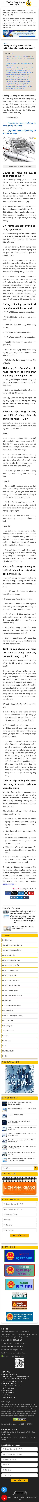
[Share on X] (14, 893)
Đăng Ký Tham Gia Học (10, 1374)
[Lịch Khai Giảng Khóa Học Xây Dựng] (19, 1186)
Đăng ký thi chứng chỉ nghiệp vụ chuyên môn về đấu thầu (22, 1128)
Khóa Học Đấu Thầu (8, 955)
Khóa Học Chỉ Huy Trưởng (10, 970)
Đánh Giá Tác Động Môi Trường (12, 1015)
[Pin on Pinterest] (31, 893)
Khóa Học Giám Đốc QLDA (11, 980)
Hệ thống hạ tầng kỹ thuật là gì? (24, 922)
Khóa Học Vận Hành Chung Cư (12, 995)
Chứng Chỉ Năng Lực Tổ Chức (11, 950)
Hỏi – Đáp (5, 1036)
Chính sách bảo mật (9, 1397)
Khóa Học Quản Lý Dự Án (10, 965)
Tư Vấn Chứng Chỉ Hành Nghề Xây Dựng (15, 1379)
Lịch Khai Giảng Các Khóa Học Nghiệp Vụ (16, 1376)
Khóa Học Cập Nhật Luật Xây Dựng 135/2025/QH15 (19, 1122)
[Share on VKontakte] (13, 897)
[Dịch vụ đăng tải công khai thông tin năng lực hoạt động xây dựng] (6, 912)
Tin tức (4, 1046)
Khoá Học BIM (6, 1000)
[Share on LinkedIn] (19, 897)
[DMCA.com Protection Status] (19, 1419)
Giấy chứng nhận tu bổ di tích (11, 1005)
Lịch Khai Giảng (7, 940)
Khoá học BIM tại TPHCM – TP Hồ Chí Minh (22, 1108)
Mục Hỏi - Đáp (7, 1390)
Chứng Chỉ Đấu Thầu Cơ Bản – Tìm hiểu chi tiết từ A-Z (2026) (21, 1134)
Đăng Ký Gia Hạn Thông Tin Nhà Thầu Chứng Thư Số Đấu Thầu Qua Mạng (22, 917)
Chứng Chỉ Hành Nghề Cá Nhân (12, 945)
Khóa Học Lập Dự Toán (9, 975)
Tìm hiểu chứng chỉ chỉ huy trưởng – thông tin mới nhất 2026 (22, 1140)
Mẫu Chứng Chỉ (7, 1026)
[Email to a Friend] (26, 893)
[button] (2, 3)
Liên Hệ (4, 1056)
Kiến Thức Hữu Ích (8, 1051)
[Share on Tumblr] (26, 897)
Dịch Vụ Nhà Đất (7, 1021)
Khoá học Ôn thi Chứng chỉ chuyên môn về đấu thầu (21, 1153)
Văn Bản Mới (6, 1041)
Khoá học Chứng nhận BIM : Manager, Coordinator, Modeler (20, 1103)
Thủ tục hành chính (8, 1031)
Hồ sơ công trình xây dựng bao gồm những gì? (23, 928)
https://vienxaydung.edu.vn (15, 1346)
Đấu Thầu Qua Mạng (9, 1383)
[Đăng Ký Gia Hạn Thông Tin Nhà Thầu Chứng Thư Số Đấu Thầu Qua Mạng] (6, 917)
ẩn (12, 53)
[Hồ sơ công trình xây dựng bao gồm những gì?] (7, 928)
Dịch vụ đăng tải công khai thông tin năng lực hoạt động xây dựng (22, 1147)
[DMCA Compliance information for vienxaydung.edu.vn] (19, 1493)
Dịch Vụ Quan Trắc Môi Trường (12, 1381)
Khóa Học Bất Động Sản (10, 990)
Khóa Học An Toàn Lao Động (11, 985)
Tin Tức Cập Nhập (8, 1388)
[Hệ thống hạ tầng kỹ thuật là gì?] (8, 923)
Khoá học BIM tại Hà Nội (15, 1115)
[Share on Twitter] (21, 893)
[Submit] (36, 1168)
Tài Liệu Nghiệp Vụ (8, 1392)
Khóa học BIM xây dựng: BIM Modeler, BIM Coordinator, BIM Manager (21, 1159)
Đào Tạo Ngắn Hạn (8, 1010)
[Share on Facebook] (8, 893)
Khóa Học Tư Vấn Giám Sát (11, 960)
